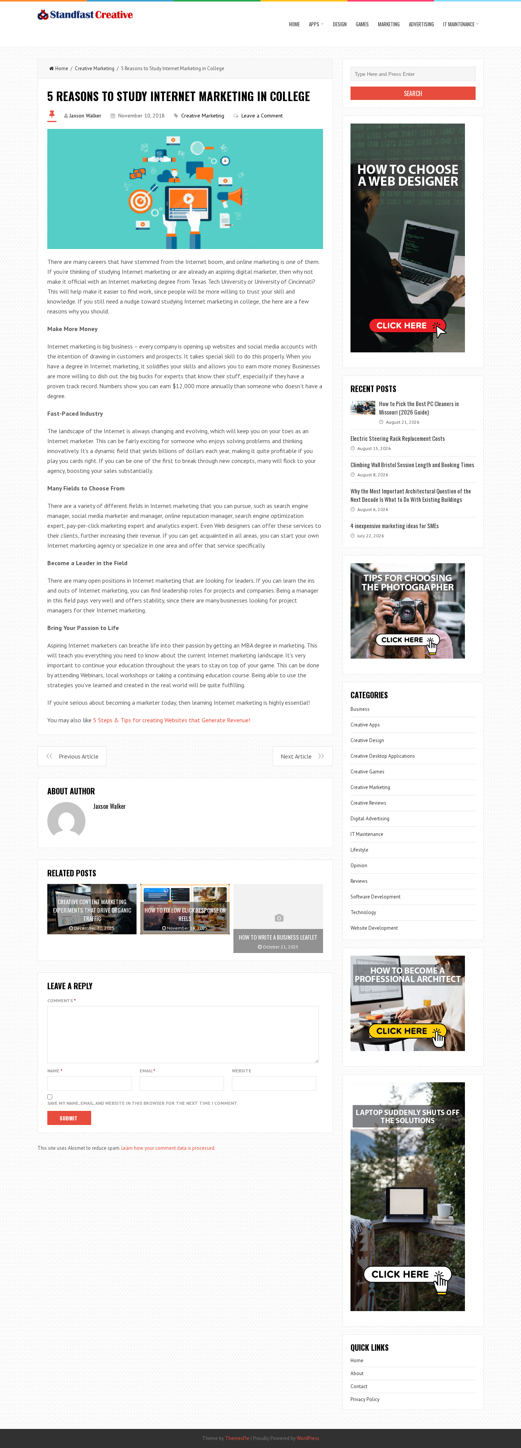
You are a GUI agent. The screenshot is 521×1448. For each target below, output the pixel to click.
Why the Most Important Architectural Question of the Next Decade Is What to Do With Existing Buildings (411, 495)
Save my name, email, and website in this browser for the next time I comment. (142, 1103)
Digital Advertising (370, 818)
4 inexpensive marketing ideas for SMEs (395, 525)
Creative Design (367, 740)
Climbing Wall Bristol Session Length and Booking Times (412, 464)
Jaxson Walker (85, 115)
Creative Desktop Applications (383, 756)
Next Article (296, 756)
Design (340, 24)
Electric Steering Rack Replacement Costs (398, 438)
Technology (363, 912)
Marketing (389, 24)
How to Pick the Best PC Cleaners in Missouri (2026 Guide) (419, 407)
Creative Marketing (94, 68)
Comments (61, 1000)
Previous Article (78, 756)
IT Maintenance (458, 24)
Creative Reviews (368, 803)
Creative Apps (365, 725)
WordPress (308, 1438)
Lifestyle (359, 850)
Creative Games (367, 771)
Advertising (421, 24)
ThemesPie (237, 1438)
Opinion (359, 865)
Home (294, 24)
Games (362, 24)
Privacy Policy (365, 1399)
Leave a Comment (262, 115)
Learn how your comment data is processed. (168, 1148)
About (357, 1373)
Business (360, 709)
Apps (314, 24)
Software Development (375, 897)
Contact (359, 1386)
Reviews (359, 881)
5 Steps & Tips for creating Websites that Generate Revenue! (171, 720)
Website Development (374, 928)
